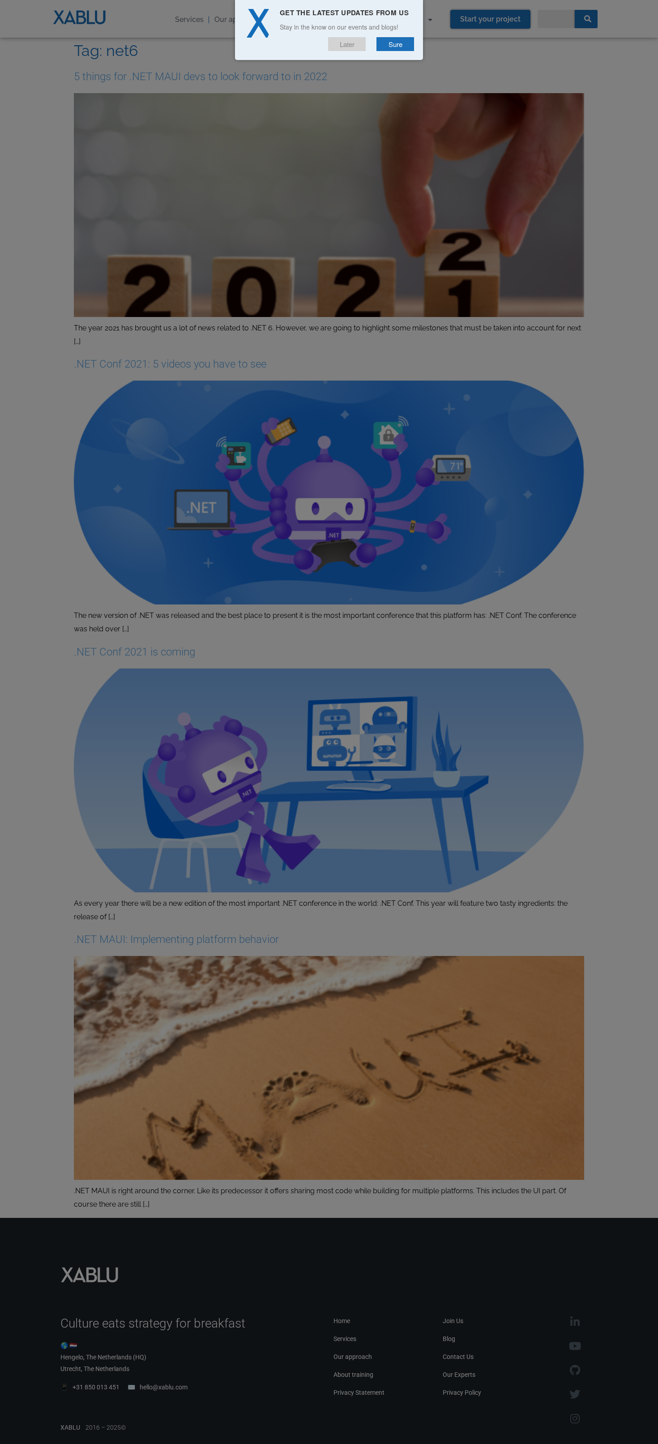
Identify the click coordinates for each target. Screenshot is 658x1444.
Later (347, 44)
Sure (395, 44)
